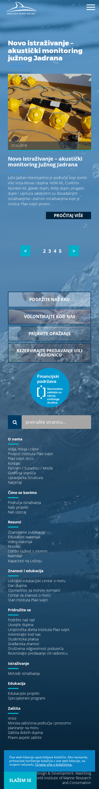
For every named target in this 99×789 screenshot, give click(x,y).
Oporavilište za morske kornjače (34, 590)
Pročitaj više (68, 215)
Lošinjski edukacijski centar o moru (36, 580)
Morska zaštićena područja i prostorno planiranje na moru (39, 725)
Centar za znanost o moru (29, 595)
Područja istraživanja (24, 502)
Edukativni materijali (24, 536)
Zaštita (14, 708)
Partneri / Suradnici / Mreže (30, 468)
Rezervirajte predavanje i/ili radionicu (38, 653)
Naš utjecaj (17, 511)
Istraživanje (18, 663)
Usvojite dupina (20, 624)
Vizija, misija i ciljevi (23, 448)
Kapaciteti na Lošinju (25, 560)
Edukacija (16, 683)
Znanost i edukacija (25, 570)
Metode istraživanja (24, 673)
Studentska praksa (23, 639)
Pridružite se (19, 609)
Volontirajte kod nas (24, 634)
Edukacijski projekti (23, 693)
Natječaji (15, 482)
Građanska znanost (23, 643)
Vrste (12, 718)
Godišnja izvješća (22, 472)
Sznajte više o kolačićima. (53, 764)
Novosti (14, 546)
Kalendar (15, 555)
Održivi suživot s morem (27, 551)
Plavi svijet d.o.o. (21, 458)
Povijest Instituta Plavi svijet (30, 453)
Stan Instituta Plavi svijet (28, 599)
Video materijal (20, 541)
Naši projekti (18, 507)
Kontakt (14, 463)
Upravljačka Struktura (25, 477)
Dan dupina (17, 585)
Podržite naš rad (21, 619)
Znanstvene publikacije (26, 532)
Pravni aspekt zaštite (25, 737)
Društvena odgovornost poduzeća (35, 648)
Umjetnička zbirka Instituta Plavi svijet (38, 629)
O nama (15, 438)
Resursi (14, 521)
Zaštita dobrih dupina (25, 732)
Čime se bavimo (22, 492)
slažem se (20, 780)
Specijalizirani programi (26, 698)
